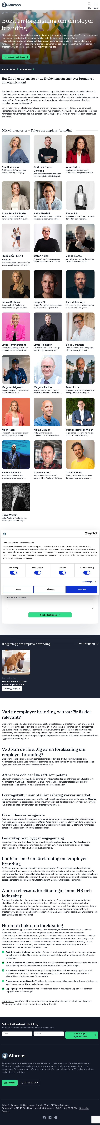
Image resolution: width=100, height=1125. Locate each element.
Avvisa (18, 589)
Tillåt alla (82, 589)
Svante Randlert (11, 472)
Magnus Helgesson (13, 387)
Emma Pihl (72, 213)
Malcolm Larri (74, 387)
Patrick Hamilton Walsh (79, 429)
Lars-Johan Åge (75, 302)
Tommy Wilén (74, 472)
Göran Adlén (41, 255)
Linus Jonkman (75, 344)
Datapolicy (84, 1108)
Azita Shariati (42, 213)
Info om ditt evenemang (17, 598)
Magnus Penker (43, 387)
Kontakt (11, 1082)
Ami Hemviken (10, 167)
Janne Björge (74, 255)
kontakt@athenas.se (44, 1108)
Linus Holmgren (43, 344)
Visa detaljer (87, 582)
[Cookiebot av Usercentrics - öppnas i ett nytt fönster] (86, 534)
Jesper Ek (39, 302)
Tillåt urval (50, 589)
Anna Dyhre (73, 167)
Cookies (5, 1111)
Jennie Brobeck (11, 302)
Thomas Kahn (42, 472)
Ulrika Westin (9, 515)
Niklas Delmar (42, 429)
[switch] (37, 573)
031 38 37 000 (30, 1082)
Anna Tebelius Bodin (14, 213)
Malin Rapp (8, 429)
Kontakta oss (8, 1001)
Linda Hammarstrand (14, 344)
